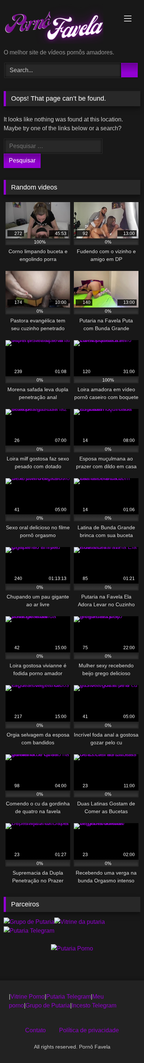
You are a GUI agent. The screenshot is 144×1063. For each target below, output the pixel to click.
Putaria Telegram (68, 996)
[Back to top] (121, 1041)
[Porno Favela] (59, 25)
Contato (35, 1030)
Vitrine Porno (27, 996)
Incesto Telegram (94, 1005)
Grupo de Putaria (47, 1005)
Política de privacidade (89, 1030)
